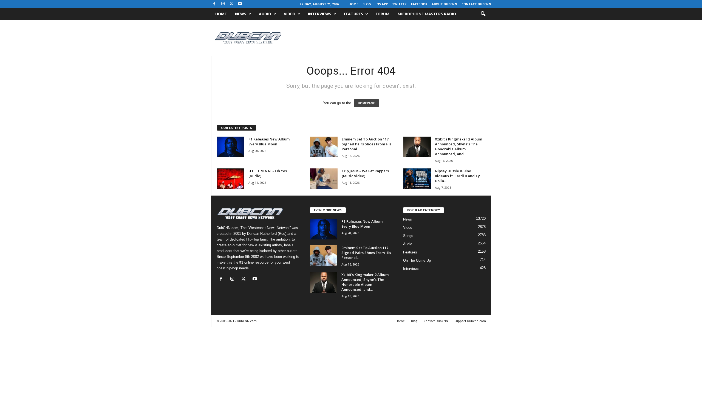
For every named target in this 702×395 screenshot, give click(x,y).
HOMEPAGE (366, 103)
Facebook (419, 4)
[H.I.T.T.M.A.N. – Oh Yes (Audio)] (230, 178)
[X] (231, 4)
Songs (408, 236)
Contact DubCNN (476, 4)
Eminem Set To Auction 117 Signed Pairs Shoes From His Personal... (366, 144)
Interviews (319, 13)
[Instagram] (223, 4)
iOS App (381, 4)
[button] (483, 14)
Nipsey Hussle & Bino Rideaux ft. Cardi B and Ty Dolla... (457, 175)
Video (289, 13)
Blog (367, 4)
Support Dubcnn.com (470, 321)
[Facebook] (214, 4)
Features (353, 13)
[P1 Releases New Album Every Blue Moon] (230, 147)
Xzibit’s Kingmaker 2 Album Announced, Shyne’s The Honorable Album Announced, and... (458, 146)
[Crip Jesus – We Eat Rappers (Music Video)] (324, 178)
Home (353, 4)
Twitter (399, 4)
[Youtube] (240, 4)
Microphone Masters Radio (427, 13)
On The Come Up (417, 260)
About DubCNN (444, 4)
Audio (265, 13)
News (240, 13)
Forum (382, 13)
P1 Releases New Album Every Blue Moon (269, 141)
